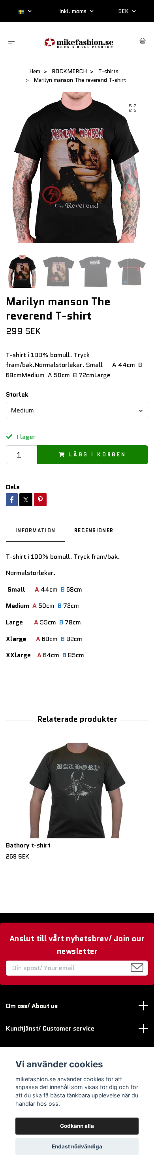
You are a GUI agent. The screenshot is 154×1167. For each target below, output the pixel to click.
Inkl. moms (73, 11)
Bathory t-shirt (28, 845)
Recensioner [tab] (93, 530)
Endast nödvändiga (77, 1146)
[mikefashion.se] (78, 42)
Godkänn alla (77, 1126)
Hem (34, 71)
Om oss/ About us (32, 1005)
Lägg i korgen (97, 454)
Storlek (17, 394)
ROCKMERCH (69, 71)
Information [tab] (35, 530)
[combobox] (77, 410)
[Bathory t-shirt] (77, 790)
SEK (124, 11)
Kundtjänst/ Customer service (50, 1028)
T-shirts (108, 71)
